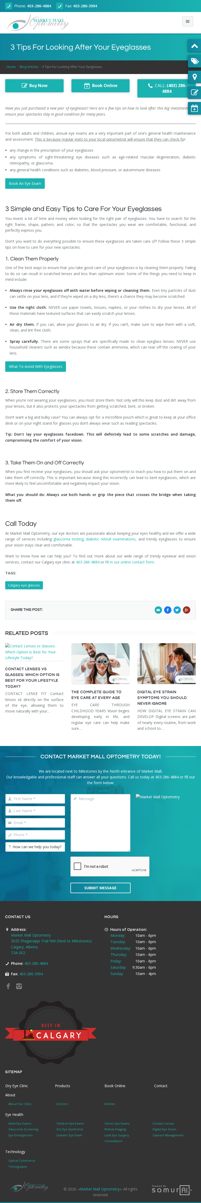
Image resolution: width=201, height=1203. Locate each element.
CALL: (171, 88)
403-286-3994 (85, 5)
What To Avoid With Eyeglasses (35, 366)
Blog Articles (29, 67)
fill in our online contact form (129, 562)
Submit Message (100, 887)
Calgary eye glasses (24, 585)
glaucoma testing (68, 539)
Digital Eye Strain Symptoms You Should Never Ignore (162, 698)
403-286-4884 (39, 5)
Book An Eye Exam (25, 183)
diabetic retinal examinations (110, 539)
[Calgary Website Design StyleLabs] (172, 1189)
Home (11, 67)
